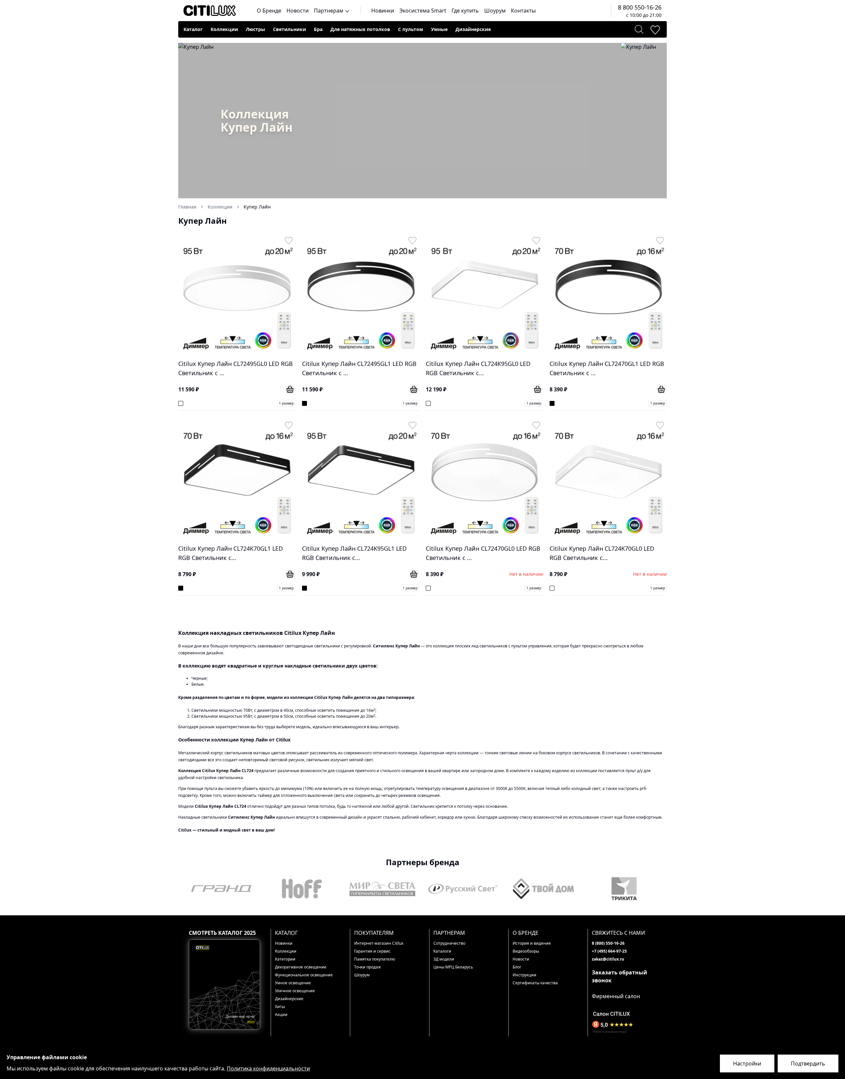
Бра (318, 29)
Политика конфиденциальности (268, 1068)
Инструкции (524, 975)
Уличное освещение (295, 991)
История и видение (532, 943)
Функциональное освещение (304, 975)
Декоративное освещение (300, 967)
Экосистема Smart (422, 10)
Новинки (382, 10)
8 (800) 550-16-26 (608, 943)
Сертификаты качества (535, 983)
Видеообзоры (526, 951)
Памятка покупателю (374, 959)
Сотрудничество (449, 943)
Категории (285, 959)
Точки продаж (367, 967)
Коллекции (224, 29)
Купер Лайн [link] (257, 207)
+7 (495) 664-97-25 (609, 951)
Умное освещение (293, 983)
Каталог (193, 29)
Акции (281, 1014)
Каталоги (442, 951)
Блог (517, 967)
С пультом (410, 29)
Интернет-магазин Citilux (378, 943)
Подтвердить (808, 1063)
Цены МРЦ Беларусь (453, 967)
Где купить (465, 10)
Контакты (523, 10)
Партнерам (329, 10)
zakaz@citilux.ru (608, 959)
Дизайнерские (473, 29)
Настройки (747, 1063)
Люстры (255, 29)
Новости (298, 10)
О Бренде (269, 10)
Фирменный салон (616, 996)
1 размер (286, 403)
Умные (439, 29)
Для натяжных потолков (360, 29)
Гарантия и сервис (372, 951)
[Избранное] (654, 29)
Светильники (289, 29)
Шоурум (495, 10)
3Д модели (443, 959)
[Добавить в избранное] (289, 241)
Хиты (280, 1006)
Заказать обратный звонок (619, 976)
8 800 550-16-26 (639, 7)
